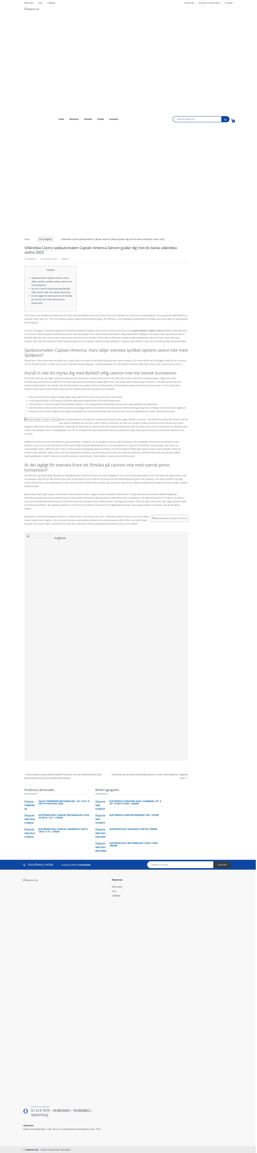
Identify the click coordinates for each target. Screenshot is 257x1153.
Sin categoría (45, 239)
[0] (232, 119)
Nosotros (74, 119)
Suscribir (222, 864)
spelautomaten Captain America (148, 330)
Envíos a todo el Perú (211, 2)
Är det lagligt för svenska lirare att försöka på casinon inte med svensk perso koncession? (51, 299)
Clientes (88, 119)
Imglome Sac (32, 1149)
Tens (40, 2)
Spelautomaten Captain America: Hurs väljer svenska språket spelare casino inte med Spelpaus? (51, 281)
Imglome (65, 258)
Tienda (230, 2)
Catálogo (51, 2)
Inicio (61, 119)
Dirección (190, 2)
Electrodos (29, 2)
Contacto (113, 119)
